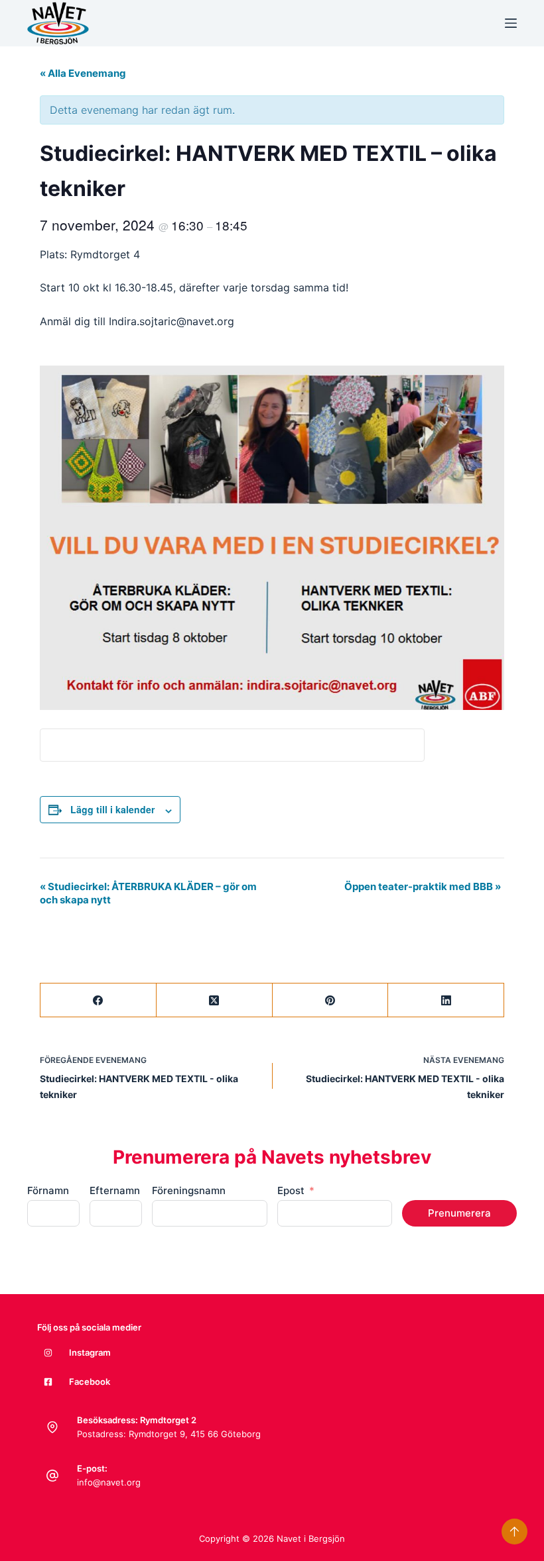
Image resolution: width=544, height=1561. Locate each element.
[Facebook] (98, 1000)
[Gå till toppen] (514, 1531)
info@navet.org (109, 1482)
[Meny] (511, 23)
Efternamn (115, 1190)
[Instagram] (48, 1353)
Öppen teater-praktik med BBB (422, 886)
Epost (291, 1190)
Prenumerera (459, 1213)
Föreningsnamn (189, 1190)
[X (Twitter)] (215, 1000)
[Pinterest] (331, 1000)
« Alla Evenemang (83, 73)
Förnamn (48, 1190)
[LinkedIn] (446, 1000)
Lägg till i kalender (112, 809)
